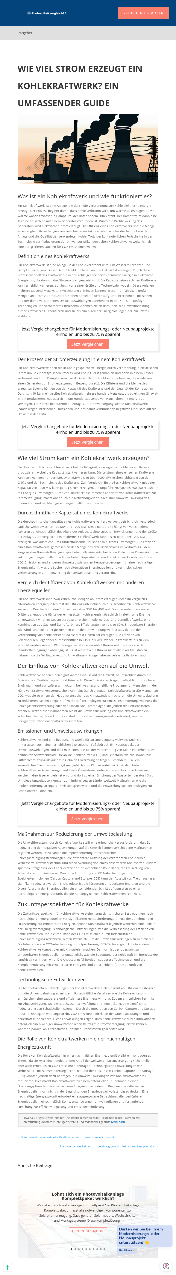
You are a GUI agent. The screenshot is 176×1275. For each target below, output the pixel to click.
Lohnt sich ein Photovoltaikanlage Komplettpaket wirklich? (88, 1196)
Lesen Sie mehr (88, 1231)
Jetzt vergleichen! (88, 344)
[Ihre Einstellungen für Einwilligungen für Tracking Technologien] (7, 1267)
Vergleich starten (143, 13)
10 (104, 1249)
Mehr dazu (118, 1122)
